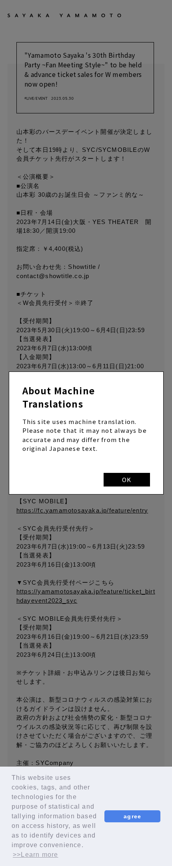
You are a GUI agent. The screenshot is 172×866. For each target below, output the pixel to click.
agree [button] (132, 816)
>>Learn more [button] (35, 854)
